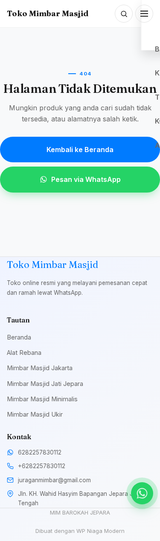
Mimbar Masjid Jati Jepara (45, 383)
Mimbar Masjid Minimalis (42, 399)
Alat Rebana (24, 352)
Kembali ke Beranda (80, 149)
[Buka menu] (144, 14)
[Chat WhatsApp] (142, 493)
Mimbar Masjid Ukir (35, 414)
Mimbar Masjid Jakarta (40, 367)
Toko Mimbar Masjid (47, 13)
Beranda (19, 337)
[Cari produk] (124, 14)
